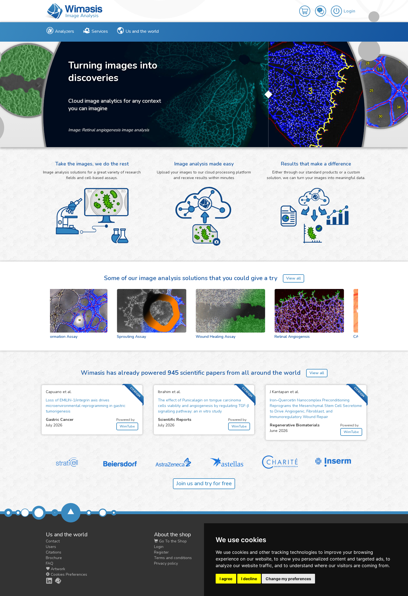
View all (293, 278)
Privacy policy (166, 563)
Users (51, 546)
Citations (53, 552)
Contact (53, 541)
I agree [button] (226, 578)
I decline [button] (249, 578)
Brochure (54, 557)
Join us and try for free (204, 483)
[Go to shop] (307, 7)
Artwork (57, 569)
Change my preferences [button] (288, 578)
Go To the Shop (172, 541)
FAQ (49, 563)
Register (161, 552)
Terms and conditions (173, 557)
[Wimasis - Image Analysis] (73, 10)
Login (158, 546)
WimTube (127, 426)
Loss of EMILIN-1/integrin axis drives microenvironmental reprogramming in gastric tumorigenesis (85, 406)
